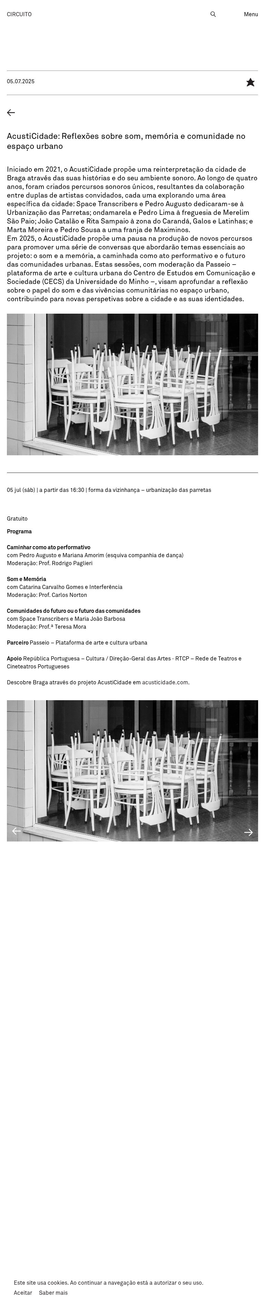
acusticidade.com (165, 682)
